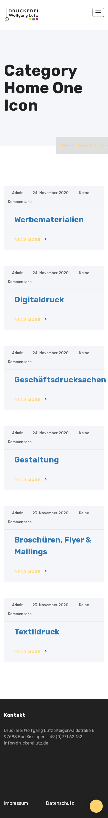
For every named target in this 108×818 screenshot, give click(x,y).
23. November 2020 (51, 513)
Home (65, 145)
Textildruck (37, 632)
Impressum (16, 803)
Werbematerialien (49, 219)
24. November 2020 (51, 193)
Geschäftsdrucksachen (60, 380)
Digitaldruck (39, 299)
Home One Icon (91, 145)
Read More (27, 240)
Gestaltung (36, 460)
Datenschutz (60, 803)
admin (18, 193)
